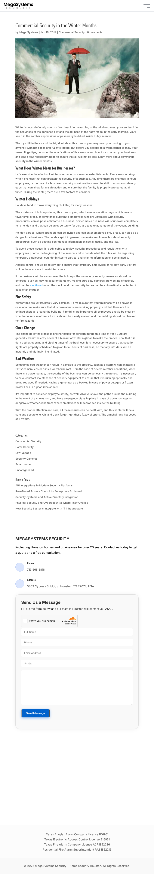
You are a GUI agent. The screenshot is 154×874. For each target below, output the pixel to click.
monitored (36, 285)
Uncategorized (24, 470)
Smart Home (23, 464)
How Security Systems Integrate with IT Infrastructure (49, 508)
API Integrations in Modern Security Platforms (44, 485)
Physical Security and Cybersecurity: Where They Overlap (51, 502)
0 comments (95, 32)
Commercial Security (72, 32)
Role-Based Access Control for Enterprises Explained (48, 491)
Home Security (24, 447)
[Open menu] (146, 6)
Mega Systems (28, 32)
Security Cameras (26, 458)
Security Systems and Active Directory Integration (46, 497)
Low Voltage (23, 452)
